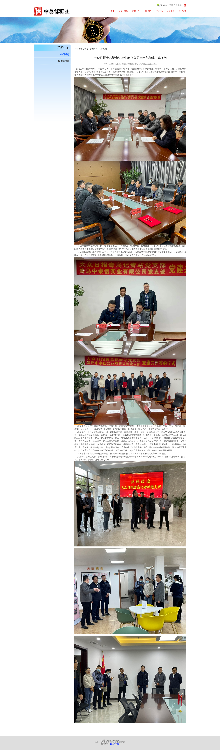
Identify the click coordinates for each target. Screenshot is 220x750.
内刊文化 (159, 11)
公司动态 (65, 54)
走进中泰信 (123, 11)
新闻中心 (135, 11)
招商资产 (147, 11)
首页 (112, 11)
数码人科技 (114, 744)
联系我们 (182, 11)
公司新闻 (103, 49)
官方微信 (164, 5)
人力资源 (170, 11)
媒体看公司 (64, 61)
